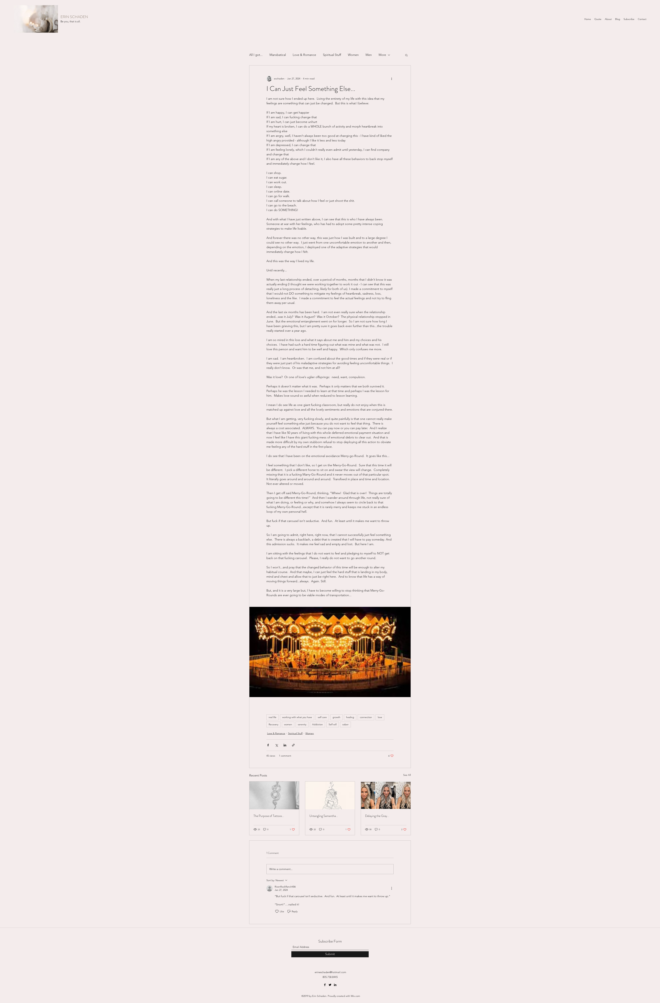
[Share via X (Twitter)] (276, 745)
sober (345, 724)
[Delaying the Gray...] (386, 795)
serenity (302, 724)
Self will (333, 724)
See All (407, 774)
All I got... (256, 55)
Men (369, 55)
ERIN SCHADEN (74, 16)
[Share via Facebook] (268, 745)
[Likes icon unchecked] (277, 911)
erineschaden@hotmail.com (330, 972)
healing (350, 717)
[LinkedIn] (335, 985)
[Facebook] (325, 985)
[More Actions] (391, 888)
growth (336, 717)
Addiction (317, 724)
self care (322, 717)
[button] (406, 55)
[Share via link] (293, 745)
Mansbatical (278, 55)
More (382, 55)
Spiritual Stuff (332, 55)
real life (272, 717)
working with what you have (297, 717)
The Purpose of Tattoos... (269, 816)
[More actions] (391, 78)
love (380, 717)
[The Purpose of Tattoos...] (274, 795)
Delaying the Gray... (377, 816)
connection (366, 717)
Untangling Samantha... (323, 816)
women (288, 724)
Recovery (273, 724)
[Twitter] (330, 985)
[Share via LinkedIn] (285, 745)
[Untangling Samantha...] (330, 795)
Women (353, 55)
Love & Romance (304, 55)
